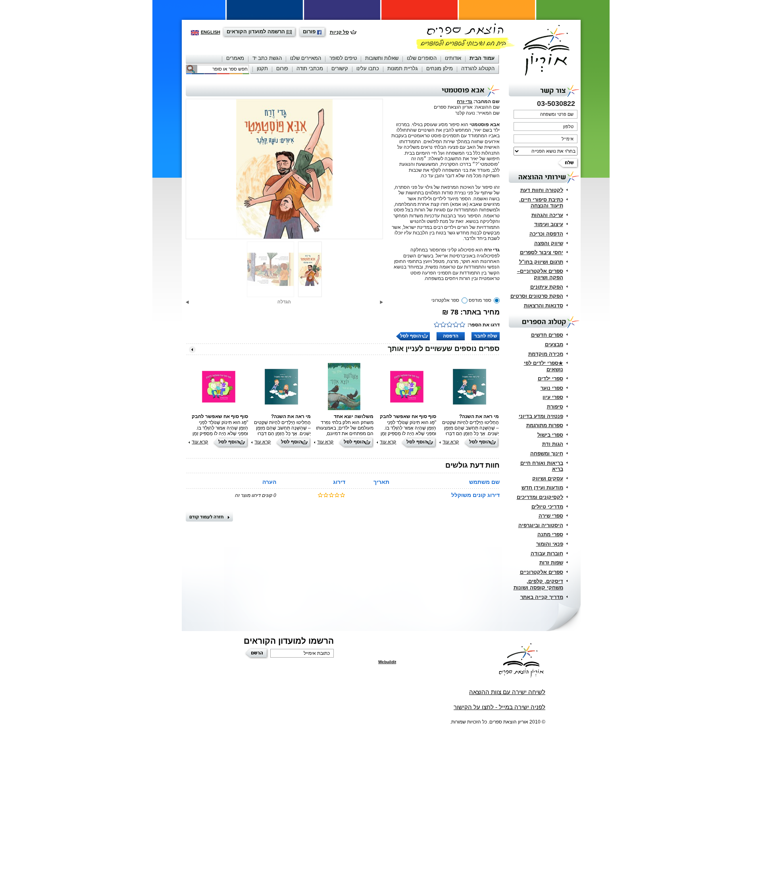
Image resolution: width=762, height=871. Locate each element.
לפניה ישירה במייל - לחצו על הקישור (499, 707)
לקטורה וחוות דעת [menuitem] (541, 190)
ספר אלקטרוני (445, 300)
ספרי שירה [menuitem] (551, 516)
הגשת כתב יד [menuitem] (267, 58)
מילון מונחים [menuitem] (439, 68)
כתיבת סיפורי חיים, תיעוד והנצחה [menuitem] (541, 203)
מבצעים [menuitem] (554, 344)
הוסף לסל (410, 336)
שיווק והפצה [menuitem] (548, 243)
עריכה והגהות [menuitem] (547, 215)
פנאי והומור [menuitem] (549, 544)
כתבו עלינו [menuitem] (367, 68)
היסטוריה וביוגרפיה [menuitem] (540, 525)
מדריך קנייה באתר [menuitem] (541, 597)
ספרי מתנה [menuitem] (550, 534)
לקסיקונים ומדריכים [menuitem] (540, 497)
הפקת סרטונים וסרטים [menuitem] (536, 296)
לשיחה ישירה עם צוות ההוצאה (507, 692)
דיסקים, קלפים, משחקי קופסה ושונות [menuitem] (538, 584)
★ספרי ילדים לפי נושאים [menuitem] (543, 366)
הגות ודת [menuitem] (552, 444)
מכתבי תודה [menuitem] (309, 68)
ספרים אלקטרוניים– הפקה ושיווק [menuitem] (540, 274)
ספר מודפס (480, 300)
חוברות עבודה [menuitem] (547, 553)
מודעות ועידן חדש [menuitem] (542, 488)
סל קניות (339, 32)
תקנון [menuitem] (262, 68)
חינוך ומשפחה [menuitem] (546, 454)
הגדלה (284, 302)
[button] (381, 302)
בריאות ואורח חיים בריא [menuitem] (541, 466)
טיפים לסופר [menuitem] (343, 58)
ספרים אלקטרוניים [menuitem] (541, 572)
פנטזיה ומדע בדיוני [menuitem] (541, 416)
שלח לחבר (485, 336)
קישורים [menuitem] (339, 68)
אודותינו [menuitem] (453, 58)
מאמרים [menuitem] (235, 58)
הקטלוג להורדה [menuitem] (478, 68)
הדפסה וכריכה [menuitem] (546, 234)
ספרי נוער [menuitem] (552, 388)
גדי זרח (464, 101)
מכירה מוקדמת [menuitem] (545, 354)
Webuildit (387, 662)
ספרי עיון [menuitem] (553, 397)
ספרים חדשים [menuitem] (547, 335)
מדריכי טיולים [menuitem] (547, 507)
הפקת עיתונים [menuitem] (546, 287)
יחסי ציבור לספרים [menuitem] (541, 252)
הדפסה (450, 336)
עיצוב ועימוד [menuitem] (548, 224)
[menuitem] (482, 58)
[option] (284, 169)
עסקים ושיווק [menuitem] (547, 479)
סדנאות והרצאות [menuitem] (543, 306)
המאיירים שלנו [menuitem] (305, 58)
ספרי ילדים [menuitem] (550, 379)
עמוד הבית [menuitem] (482, 58)
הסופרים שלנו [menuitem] (422, 58)
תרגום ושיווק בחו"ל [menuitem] (541, 262)
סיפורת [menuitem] (555, 407)
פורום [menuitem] (282, 68)
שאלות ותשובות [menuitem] (381, 58)
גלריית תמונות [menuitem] (402, 68)
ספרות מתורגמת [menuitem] (544, 425)
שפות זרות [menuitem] (551, 563)
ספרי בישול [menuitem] (550, 435)
